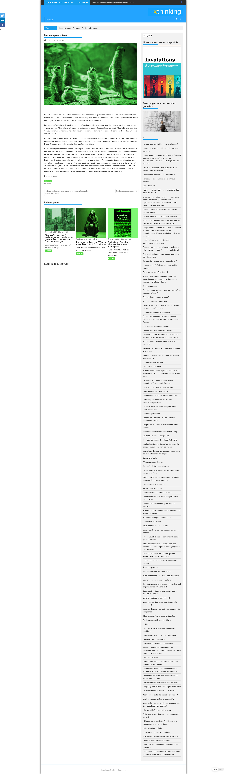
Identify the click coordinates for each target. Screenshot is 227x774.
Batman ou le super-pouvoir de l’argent (158, 580)
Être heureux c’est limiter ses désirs (157, 620)
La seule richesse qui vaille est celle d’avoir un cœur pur (113, 2)
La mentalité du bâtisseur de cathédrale (158, 644)
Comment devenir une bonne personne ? (159, 175)
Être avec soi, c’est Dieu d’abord (155, 272)
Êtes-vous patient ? (150, 567)
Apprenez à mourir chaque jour (155, 301)
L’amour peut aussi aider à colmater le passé (160, 144)
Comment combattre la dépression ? (157, 312)
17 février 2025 (52, 232)
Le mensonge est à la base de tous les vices (160, 682)
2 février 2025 (82, 239)
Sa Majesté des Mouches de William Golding (160, 432)
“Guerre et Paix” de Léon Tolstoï (155, 391)
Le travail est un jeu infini (152, 728)
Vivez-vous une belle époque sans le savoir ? (160, 736)
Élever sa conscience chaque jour (156, 436)
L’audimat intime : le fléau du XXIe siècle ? (159, 691)
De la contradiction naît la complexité (157, 492)
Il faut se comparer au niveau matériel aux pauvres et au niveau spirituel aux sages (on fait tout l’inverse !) (161, 547)
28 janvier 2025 (114, 239)
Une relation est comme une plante (156, 732)
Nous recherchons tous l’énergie (155, 526)
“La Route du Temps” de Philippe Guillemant (160, 440)
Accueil (49, 20)
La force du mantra (150, 657)
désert (48, 184)
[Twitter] (2, 15)
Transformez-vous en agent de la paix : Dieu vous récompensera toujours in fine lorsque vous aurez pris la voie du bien (160, 279)
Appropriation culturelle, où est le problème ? (160, 695)
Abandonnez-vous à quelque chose (156, 572)
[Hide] (1, 29)
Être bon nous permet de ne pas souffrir (158, 699)
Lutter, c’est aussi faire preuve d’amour (158, 387)
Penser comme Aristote (152, 488)
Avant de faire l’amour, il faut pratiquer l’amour (161, 576)
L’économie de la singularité (154, 484)
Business (76, 28)
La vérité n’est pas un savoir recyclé (157, 598)
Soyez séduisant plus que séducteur (157, 517)
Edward (61, 40)
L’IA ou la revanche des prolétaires (156, 740)
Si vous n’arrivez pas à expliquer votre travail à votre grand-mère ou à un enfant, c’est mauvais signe (161, 373)
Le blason (147, 624)
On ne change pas (150, 286)
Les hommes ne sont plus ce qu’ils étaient (159, 635)
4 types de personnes (151, 414)
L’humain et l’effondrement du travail (157, 710)
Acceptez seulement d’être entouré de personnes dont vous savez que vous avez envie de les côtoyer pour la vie (162, 650)
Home (61, 28)
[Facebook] (2, 25)
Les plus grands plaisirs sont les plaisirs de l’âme (162, 687)
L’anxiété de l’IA (149, 186)
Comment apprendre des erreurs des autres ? (161, 396)
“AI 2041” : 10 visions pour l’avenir (156, 466)
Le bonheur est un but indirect (154, 639)
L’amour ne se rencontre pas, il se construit (160, 216)
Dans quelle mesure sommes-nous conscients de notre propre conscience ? (66, 192)
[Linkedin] (2, 20)
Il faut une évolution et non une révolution (159, 616)
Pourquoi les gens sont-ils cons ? (156, 297)
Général (68, 28)
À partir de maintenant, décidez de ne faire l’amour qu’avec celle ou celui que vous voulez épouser (161, 319)
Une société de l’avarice (152, 522)
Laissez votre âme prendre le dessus (157, 330)
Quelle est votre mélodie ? (125, 191)
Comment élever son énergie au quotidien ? (160, 261)
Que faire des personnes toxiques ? (157, 326)
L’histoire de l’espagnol (152, 366)
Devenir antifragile (150, 458)
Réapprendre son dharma (153, 462)
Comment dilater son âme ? (154, 362)
